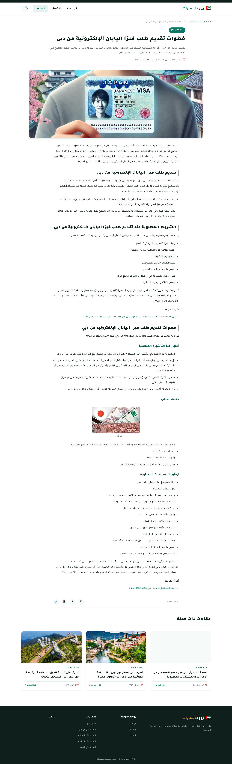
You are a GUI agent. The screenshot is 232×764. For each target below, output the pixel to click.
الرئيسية (72, 8)
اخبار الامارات (90, 724)
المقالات (40, 8)
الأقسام (56, 8)
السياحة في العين (88, 747)
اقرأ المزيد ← (159, 685)
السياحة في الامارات (87, 735)
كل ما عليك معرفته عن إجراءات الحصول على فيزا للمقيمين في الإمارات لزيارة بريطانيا (128, 317)
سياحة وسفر (195, 22)
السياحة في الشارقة (87, 741)
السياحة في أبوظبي (87, 730)
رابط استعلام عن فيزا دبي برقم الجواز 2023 (152, 588)
